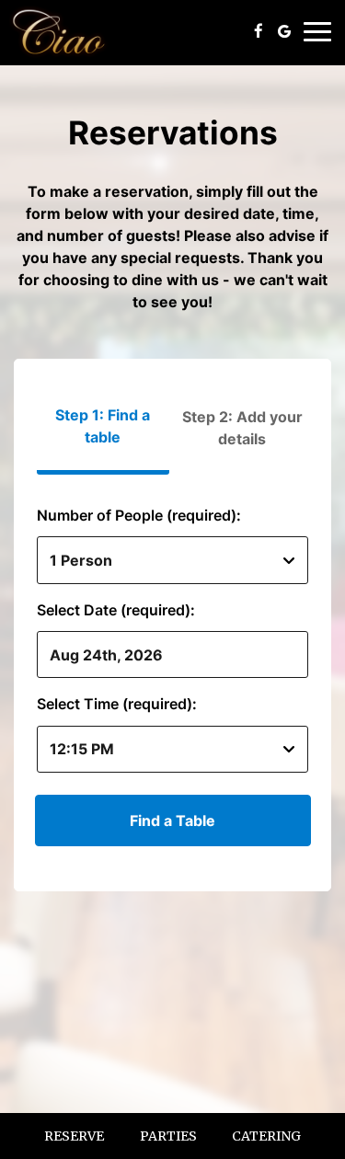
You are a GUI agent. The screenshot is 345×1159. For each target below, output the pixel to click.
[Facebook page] (258, 31)
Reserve (74, 1136)
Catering (266, 1136)
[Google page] (284, 31)
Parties (168, 1136)
